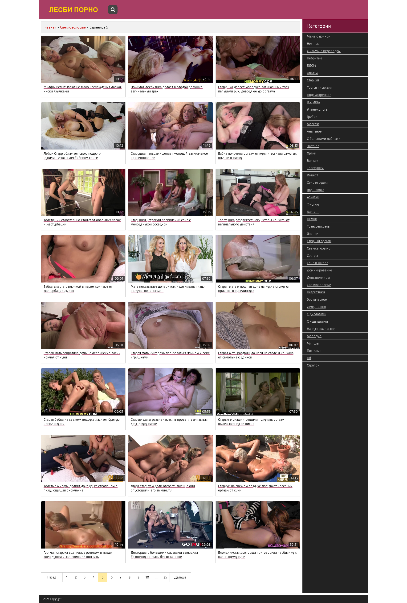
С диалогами (316, 314)
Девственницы (318, 277)
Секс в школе (317, 263)
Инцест (312, 175)
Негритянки (316, 292)
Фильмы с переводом (324, 51)
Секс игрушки (318, 182)
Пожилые (314, 351)
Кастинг (313, 212)
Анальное (314, 131)
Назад (51, 577)
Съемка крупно (318, 248)
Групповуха (315, 190)
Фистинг (313, 204)
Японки (312, 234)
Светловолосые (319, 285)
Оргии (311, 153)
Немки (312, 219)
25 (165, 577)
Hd (309, 358)
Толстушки (315, 168)
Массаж (313, 124)
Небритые (314, 58)
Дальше (180, 577)
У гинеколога (317, 109)
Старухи (313, 80)
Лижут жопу (316, 307)
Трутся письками (320, 87)
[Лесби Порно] (74, 9)
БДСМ (311, 65)
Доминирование (319, 270)
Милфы (313, 343)
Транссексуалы (318, 226)
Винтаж (312, 160)
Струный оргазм (319, 241)
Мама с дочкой (318, 36)
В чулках (313, 102)
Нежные (313, 44)
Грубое (312, 117)
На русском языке (321, 329)
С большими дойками (323, 139)
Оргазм (312, 73)
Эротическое (317, 299)
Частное (313, 146)
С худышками (317, 321)
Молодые (314, 336)
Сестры (312, 256)
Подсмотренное (319, 95)
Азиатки (313, 197)
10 (147, 577)
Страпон (313, 365)
